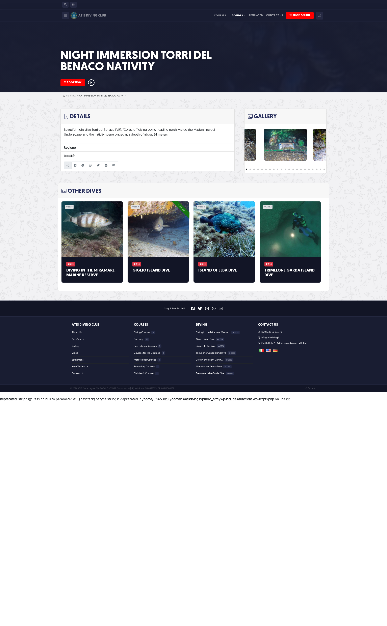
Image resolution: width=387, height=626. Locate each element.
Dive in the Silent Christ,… (210, 359)
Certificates (78, 339)
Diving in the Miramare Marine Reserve (90, 272)
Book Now (74, 82)
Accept (245, 620)
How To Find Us (80, 366)
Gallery (75, 345)
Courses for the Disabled (147, 352)
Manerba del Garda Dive (209, 366)
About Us (77, 332)
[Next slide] (319, 145)
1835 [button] (70, 207)
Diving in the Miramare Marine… (213, 332)
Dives (71, 264)
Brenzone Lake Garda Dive (210, 373)
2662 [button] (269, 207)
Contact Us (274, 15)
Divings (237, 15)
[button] (65, 5)
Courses (220, 15)
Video (75, 352)
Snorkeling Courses (144, 366)
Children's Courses (144, 373)
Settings (269, 620)
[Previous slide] (251, 145)
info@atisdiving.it (270, 337)
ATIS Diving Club (85, 324)
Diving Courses (142, 332)
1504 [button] (202, 207)
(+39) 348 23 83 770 (271, 331)
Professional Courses (145, 359)
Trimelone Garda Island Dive (289, 272)
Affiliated (256, 15)
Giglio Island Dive (151, 270)
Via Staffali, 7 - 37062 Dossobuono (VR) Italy (284, 342)
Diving (71, 95)
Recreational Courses (145, 345)
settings (216, 621)
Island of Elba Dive (217, 270)
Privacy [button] (311, 388)
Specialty (139, 339)
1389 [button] (136, 207)
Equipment (77, 359)
